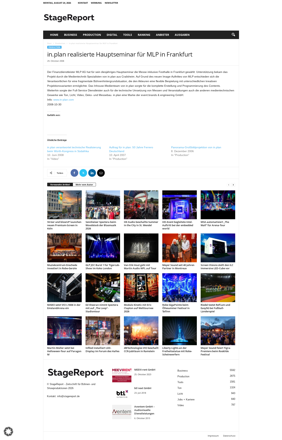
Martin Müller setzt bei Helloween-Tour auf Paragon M (64, 351)
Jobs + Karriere (186, 399)
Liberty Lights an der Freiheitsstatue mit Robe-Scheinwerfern (177, 351)
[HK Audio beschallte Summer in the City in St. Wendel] (141, 204)
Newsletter (111, 2)
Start (49, 43)
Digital (112, 35)
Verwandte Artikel (60, 184)
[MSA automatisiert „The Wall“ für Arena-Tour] (218, 204)
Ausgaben (182, 35)
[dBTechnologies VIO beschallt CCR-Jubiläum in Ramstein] (141, 330)
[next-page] (233, 185)
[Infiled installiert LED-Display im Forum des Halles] (103, 330)
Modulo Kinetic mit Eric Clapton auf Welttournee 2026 (138, 308)
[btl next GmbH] (121, 393)
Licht (180, 393)
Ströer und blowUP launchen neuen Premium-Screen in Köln (64, 225)
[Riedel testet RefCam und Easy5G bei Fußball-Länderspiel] (218, 287)
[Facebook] (74, 173)
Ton (179, 388)
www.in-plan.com (63, 99)
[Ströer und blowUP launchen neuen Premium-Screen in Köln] (64, 204)
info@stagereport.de (68, 396)
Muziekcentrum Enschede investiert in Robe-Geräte (62, 266)
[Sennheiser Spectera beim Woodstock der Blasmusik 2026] (103, 204)
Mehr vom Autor (84, 184)
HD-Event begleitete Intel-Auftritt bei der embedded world (177, 225)
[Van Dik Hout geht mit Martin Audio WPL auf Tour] (141, 247)
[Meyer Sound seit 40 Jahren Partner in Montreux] (179, 247)
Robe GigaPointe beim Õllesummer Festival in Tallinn (176, 308)
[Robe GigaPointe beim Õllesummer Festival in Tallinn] (179, 287)
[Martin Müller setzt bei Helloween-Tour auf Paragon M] (64, 330)
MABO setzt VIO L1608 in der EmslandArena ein (64, 306)
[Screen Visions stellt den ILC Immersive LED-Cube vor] (218, 247)
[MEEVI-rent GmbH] (121, 375)
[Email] (101, 173)
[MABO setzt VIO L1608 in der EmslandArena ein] (64, 287)
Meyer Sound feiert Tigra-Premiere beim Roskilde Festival (216, 351)
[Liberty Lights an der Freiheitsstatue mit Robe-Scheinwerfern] (179, 330)
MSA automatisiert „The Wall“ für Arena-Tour (215, 223)
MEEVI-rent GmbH (144, 369)
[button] (233, 35)
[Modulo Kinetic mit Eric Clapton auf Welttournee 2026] (141, 287)
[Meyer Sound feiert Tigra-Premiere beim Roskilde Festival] (218, 330)
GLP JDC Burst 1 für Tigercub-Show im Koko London (103, 266)
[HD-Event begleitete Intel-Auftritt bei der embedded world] (179, 204)
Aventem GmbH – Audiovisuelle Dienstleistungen (144, 410)
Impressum (213, 435)
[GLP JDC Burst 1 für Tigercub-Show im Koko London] (103, 247)
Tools (127, 35)
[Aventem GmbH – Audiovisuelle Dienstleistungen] (121, 412)
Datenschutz (229, 435)
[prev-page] (229, 185)
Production (92, 35)
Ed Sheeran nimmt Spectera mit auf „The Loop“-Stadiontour (102, 308)
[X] (83, 173)
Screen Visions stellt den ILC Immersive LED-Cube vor (217, 266)
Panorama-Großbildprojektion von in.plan (196, 147)
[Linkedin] (92, 173)
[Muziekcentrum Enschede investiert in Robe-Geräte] (64, 247)
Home (54, 35)
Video (180, 405)
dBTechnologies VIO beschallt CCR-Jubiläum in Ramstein (141, 349)
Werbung (96, 2)
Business (70, 35)
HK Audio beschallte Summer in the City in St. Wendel (141, 223)
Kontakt (83, 2)
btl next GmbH (142, 388)
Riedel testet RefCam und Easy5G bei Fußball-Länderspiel (215, 308)
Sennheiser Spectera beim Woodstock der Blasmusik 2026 (101, 225)
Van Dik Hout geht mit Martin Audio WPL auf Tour (140, 266)
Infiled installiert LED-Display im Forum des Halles (102, 349)
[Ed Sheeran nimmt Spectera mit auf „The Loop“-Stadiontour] (103, 287)
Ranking (144, 35)
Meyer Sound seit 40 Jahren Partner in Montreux (178, 266)
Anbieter (162, 35)
